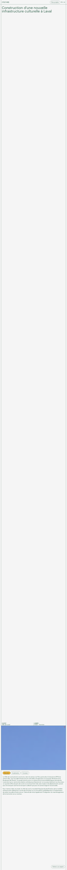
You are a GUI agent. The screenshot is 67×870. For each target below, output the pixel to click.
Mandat (6, 773)
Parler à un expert (58, 866)
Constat (25, 773)
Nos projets (55, 2)
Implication (15, 773)
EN (62, 2)
